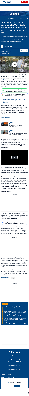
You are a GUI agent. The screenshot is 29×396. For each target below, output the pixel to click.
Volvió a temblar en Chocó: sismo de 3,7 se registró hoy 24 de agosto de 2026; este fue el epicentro (15, 315)
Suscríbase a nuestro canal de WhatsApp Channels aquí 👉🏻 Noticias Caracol (15, 90)
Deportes (19, 382)
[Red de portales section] (27, 374)
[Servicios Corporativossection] (27, 377)
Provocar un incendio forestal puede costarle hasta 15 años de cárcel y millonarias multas (18, 125)
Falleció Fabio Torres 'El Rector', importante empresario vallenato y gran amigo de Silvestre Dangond (18, 133)
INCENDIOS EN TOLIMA (23, 4)
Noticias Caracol (4, 18)
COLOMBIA (10, 18)
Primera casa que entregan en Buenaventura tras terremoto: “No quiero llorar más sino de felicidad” (15, 312)
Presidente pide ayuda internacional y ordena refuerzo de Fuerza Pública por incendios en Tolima (15, 323)
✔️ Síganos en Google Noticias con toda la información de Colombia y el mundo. (15, 222)
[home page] (14, 352)
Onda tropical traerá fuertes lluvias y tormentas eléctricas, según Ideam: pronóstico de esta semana (15, 319)
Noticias (12, 382)
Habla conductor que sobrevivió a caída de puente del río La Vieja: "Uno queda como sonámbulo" (14, 100)
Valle (13, 278)
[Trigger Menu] (2, 2)
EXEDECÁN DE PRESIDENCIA (12, 4)
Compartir (24, 50)
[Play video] (14, 64)
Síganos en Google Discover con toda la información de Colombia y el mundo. (15, 95)
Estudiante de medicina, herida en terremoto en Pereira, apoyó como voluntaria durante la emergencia (14, 307)
